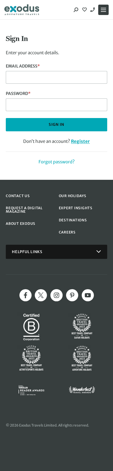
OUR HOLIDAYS (72, 196)
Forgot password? (57, 162)
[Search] (76, 10)
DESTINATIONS (73, 220)
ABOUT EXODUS (20, 223)
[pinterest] (72, 295)
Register (80, 141)
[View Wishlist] (85, 10)
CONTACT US (18, 196)
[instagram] (56, 295)
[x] (41, 295)
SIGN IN (56, 124)
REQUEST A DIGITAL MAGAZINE (24, 210)
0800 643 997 (93, 10)
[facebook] (25, 295)
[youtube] (88, 295)
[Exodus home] (21, 9)
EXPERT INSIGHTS (75, 208)
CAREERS (67, 232)
